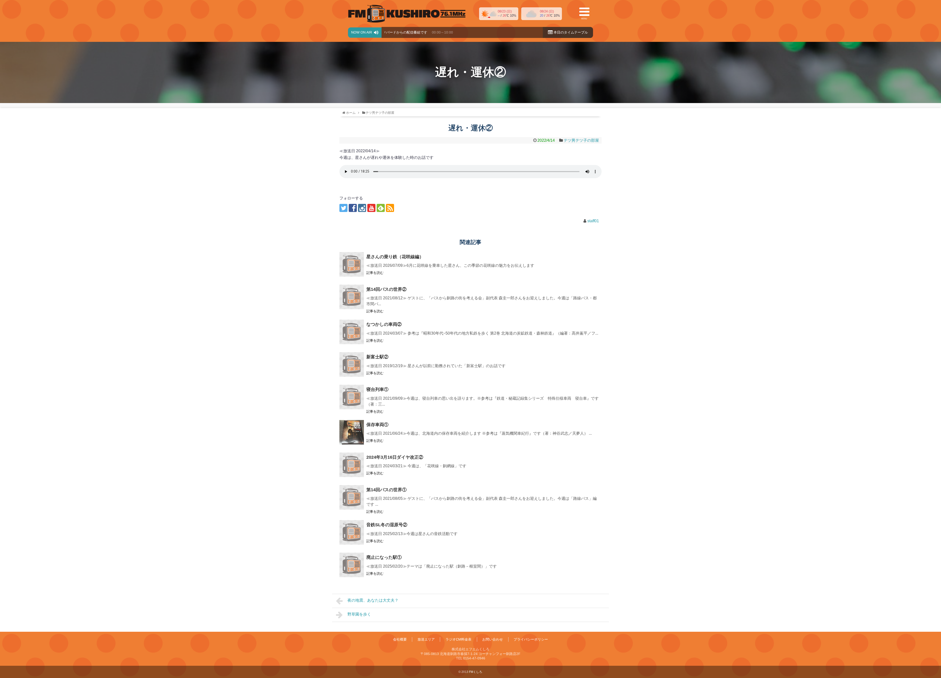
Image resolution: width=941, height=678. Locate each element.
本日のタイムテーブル (570, 32)
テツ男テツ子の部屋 (581, 140)
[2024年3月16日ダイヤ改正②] (351, 465)
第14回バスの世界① (386, 489)
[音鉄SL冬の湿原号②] (351, 532)
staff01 (593, 221)
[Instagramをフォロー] (362, 208)
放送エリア (426, 639)
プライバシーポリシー (531, 639)
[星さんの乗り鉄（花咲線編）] (351, 264)
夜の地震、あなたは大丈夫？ (372, 600)
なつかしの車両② (384, 324)
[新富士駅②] (351, 364)
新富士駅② (377, 356)
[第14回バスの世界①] (351, 497)
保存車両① (377, 424)
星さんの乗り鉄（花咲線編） (395, 256)
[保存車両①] (351, 432)
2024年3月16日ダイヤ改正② (394, 457)
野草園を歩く (359, 614)
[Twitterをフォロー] (343, 208)
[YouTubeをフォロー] (371, 208)
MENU (584, 19)
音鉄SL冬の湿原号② (386, 524)
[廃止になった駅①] (351, 565)
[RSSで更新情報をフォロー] (390, 208)
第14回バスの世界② (386, 289)
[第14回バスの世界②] (351, 297)
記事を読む (375, 273)
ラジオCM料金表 (458, 639)
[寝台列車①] (351, 397)
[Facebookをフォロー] (353, 208)
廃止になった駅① (384, 557)
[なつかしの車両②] (351, 332)
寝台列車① (377, 389)
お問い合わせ (492, 639)
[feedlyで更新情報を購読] (381, 208)
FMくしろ (407, 13)
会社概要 (400, 639)
